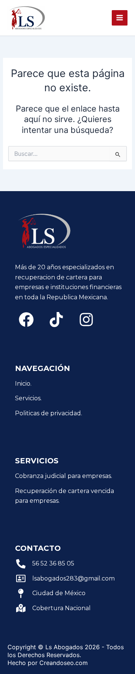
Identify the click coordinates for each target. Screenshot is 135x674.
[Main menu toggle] (120, 18)
